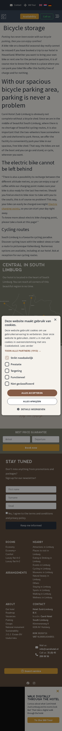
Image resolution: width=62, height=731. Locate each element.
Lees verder (26, 345)
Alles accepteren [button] (32, 392)
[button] (31, 350)
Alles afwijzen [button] (32, 401)
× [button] (55, 319)
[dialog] (30, 365)
